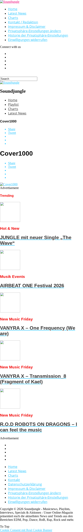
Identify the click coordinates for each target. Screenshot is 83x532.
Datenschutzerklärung (25, 484)
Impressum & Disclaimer (27, 26)
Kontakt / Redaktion (23, 22)
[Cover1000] (9, 184)
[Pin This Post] (45, 140)
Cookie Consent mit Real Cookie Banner (26, 530)
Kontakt (14, 480)
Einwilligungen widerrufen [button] (27, 40)
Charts (13, 18)
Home (12, 9)
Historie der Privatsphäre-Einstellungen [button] (38, 35)
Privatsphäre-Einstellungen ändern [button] (34, 31)
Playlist (13, 104)
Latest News (17, 13)
